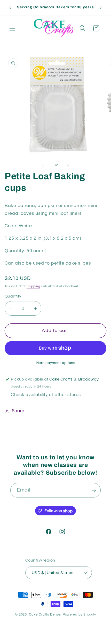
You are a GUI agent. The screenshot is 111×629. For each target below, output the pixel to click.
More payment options (55, 363)
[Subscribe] (93, 490)
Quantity (13, 296)
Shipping (33, 286)
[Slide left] (43, 165)
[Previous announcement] (10, 7)
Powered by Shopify (79, 614)
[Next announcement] (100, 7)
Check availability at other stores (46, 394)
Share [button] (18, 411)
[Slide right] (68, 165)
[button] (12, 28)
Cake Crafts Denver (45, 614)
